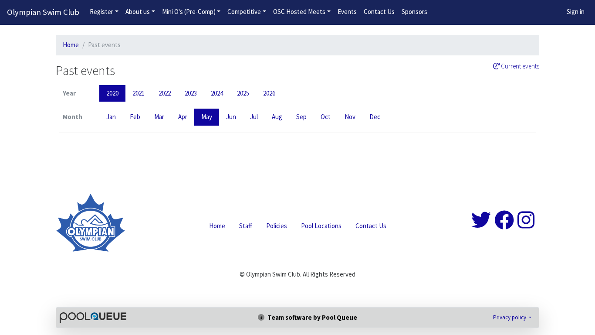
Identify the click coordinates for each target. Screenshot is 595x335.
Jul (254, 117)
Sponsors (414, 11)
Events (347, 11)
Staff (245, 226)
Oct (326, 117)
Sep (301, 117)
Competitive (244, 11)
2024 (217, 93)
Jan (111, 117)
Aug (277, 117)
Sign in (576, 11)
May (206, 117)
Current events (519, 66)
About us (137, 11)
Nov (350, 117)
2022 (165, 93)
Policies (276, 226)
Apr (182, 117)
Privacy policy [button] (510, 317)
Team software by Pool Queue (311, 317)
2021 (138, 93)
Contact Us (379, 11)
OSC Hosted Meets (299, 11)
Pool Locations (321, 226)
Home (71, 45)
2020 (112, 93)
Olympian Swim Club (43, 12)
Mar (159, 117)
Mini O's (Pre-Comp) (189, 11)
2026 (269, 93)
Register (101, 11)
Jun (231, 117)
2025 (243, 93)
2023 (191, 93)
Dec (374, 117)
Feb (135, 117)
